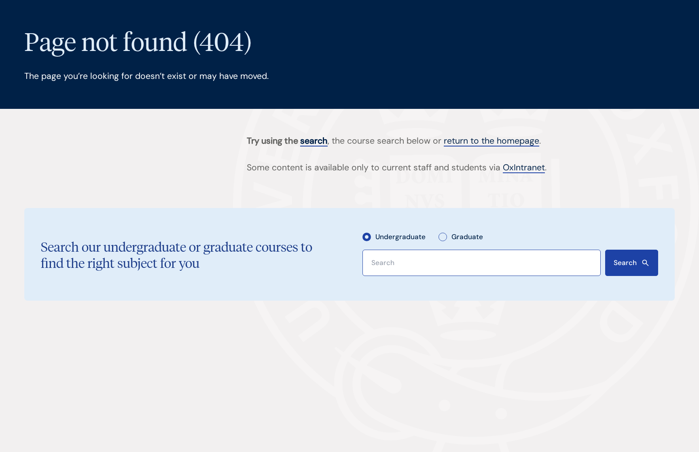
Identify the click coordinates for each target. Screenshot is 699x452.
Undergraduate (400, 237)
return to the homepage (491, 140)
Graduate (467, 237)
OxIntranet (524, 167)
